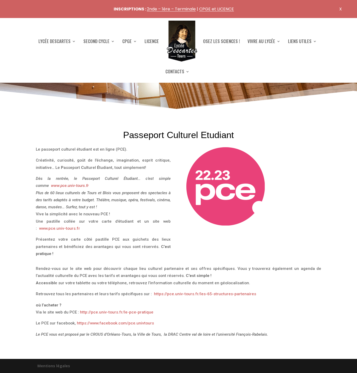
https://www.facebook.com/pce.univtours (115, 323)
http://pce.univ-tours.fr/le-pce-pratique (116, 312)
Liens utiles (300, 41)
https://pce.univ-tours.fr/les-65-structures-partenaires (205, 294)
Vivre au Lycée (261, 41)
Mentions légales (53, 365)
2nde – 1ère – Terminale (171, 9)
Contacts (174, 71)
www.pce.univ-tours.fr (70, 185)
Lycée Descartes (54, 41)
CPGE (127, 41)
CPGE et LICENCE (216, 9)
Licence (152, 41)
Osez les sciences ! (221, 41)
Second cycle (96, 41)
